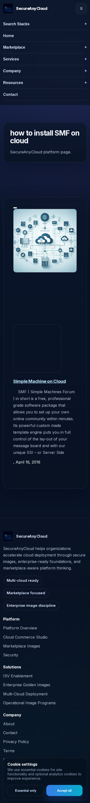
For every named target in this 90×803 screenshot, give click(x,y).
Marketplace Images (21, 646)
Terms (9, 750)
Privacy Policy (16, 741)
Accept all (64, 790)
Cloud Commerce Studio (25, 637)
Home (8, 35)
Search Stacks (16, 24)
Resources (13, 83)
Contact (10, 94)
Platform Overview (20, 628)
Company (12, 71)
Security (10, 655)
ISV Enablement (17, 675)
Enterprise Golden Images (26, 684)
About (8, 723)
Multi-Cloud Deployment (25, 694)
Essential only (25, 790)
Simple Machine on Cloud (39, 381)
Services (11, 59)
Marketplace (14, 47)
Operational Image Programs (29, 702)
